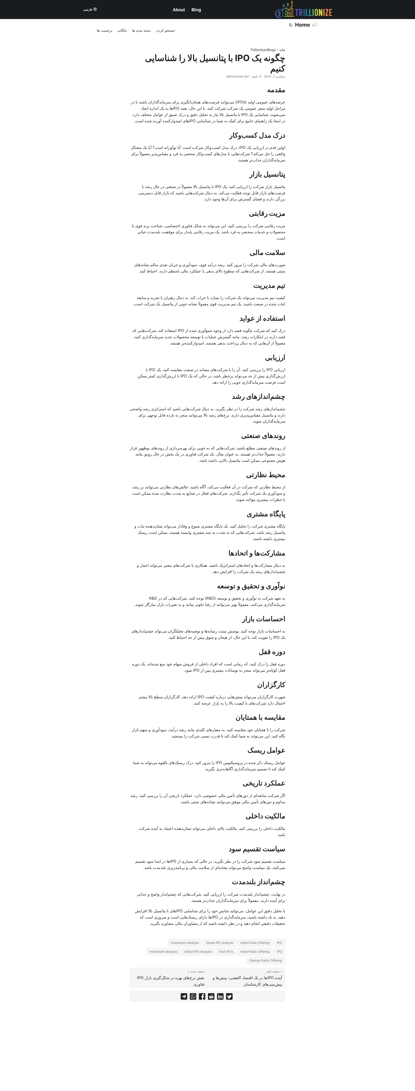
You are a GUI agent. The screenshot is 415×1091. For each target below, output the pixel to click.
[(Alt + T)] (290, 24)
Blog (196, 9)
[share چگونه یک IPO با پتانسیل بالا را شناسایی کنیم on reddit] (211, 997)
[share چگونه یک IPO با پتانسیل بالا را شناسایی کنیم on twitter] (229, 997)
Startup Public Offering (265, 960)
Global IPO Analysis (219, 943)
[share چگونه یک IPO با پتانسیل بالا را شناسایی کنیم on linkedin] (220, 997)
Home (302, 25)
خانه (282, 50)
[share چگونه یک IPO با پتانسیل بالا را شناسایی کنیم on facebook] (202, 997)
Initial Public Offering (255, 943)
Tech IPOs (226, 951)
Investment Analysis (185, 943)
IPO (279, 943)
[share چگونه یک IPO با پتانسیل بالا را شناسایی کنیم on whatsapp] (193, 997)
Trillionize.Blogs (263, 50)
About (179, 9)
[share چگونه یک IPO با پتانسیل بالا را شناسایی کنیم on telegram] (184, 997)
